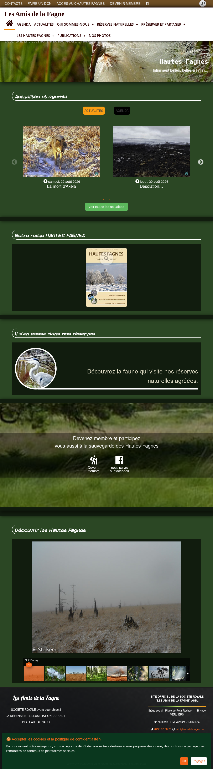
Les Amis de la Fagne (34, 13)
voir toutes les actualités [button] (106, 206)
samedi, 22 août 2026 (64, 181)
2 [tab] (110, 200)
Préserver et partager (163, 24)
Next (200, 161)
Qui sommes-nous (75, 24)
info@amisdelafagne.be (190, 729)
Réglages (198, 761)
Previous (13, 161)
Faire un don (40, 3)
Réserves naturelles (117, 24)
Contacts (14, 3)
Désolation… (151, 186)
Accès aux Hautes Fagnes (81, 3)
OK (184, 761)
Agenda (24, 24)
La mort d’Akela (61, 186)
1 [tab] (103, 200)
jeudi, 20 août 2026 (154, 181)
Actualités (44, 24)
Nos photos (100, 35)
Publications (71, 35)
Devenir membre (125, 3)
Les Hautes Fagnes (35, 35)
